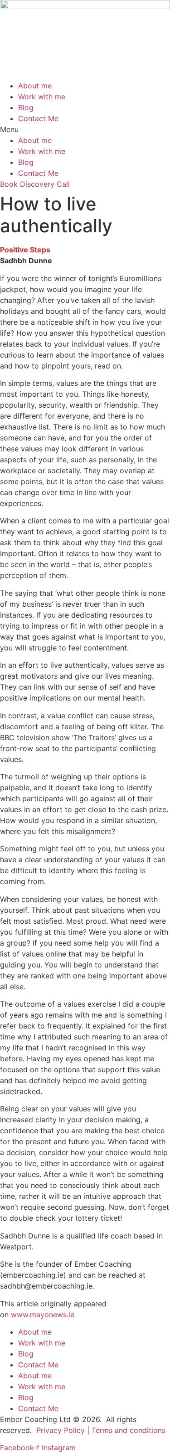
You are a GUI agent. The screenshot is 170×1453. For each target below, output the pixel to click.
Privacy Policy (60, 1430)
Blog (26, 107)
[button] (85, 129)
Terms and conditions (128, 1430)
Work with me (41, 96)
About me (35, 85)
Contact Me (38, 118)
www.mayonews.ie (42, 1314)
